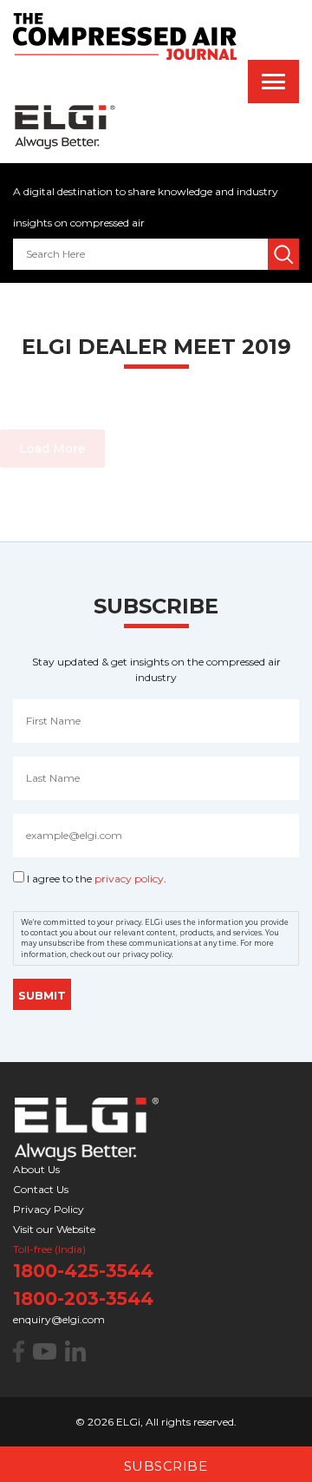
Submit (42, 995)
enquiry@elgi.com (59, 1319)
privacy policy (129, 878)
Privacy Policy (48, 1209)
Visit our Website (54, 1229)
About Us (36, 1169)
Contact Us (40, 1189)
